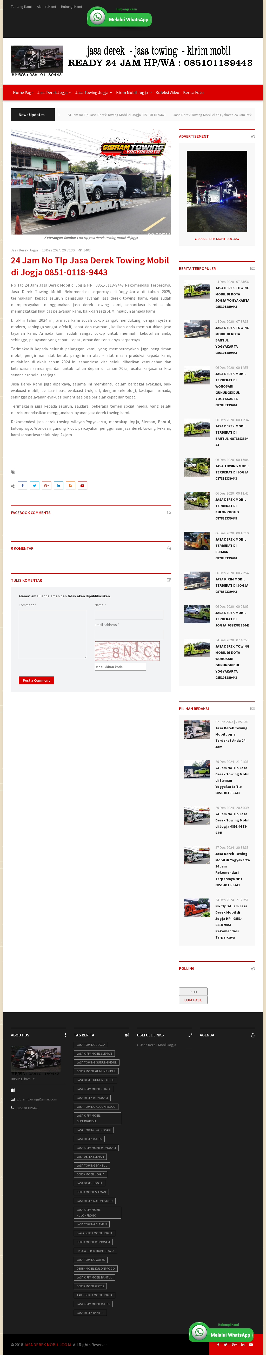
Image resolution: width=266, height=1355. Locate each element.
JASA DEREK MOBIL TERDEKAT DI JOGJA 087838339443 (232, 619)
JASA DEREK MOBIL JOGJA (217, 238)
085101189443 (27, 1108)
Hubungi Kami (71, 6)
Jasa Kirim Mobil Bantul (94, 1277)
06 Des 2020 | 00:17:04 (232, 459)
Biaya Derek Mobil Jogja (94, 1233)
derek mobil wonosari (93, 1242)
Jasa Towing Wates (91, 1260)
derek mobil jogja (90, 1174)
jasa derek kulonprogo (95, 1201)
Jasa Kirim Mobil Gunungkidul (89, 1118)
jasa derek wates (89, 1139)
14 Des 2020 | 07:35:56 (232, 281)
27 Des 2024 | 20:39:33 (232, 847)
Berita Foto (193, 92)
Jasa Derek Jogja (24, 250)
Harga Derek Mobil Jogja (95, 1251)
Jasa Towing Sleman (92, 1224)
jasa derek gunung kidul (95, 1080)
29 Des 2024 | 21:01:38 (232, 761)
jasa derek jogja (89, 1183)
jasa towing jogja (91, 1045)
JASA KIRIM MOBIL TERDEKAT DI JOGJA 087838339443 (232, 585)
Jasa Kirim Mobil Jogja (93, 1089)
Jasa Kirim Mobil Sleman (94, 1053)
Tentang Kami (21, 6)
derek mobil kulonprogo (96, 1268)
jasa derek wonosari (92, 1098)
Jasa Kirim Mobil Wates (93, 1304)
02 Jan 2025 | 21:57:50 (231, 721)
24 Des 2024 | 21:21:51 (232, 899)
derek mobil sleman (91, 1192)
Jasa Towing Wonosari (94, 1130)
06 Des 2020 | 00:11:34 (232, 419)
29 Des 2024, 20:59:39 (58, 250)
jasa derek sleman (90, 1156)
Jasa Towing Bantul (92, 1165)
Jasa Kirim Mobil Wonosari (96, 1148)
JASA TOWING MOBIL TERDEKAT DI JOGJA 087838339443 (232, 472)
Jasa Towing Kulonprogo (96, 1107)
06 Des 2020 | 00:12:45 (232, 493)
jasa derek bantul (90, 1313)
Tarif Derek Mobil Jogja (94, 1295)
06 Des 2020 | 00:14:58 (232, 367)
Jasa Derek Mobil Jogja (158, 1044)
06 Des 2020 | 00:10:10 (232, 533)
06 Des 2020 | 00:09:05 (232, 606)
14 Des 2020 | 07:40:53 (232, 640)
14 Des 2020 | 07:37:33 (232, 321)
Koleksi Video (167, 92)
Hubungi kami (21, 1079)
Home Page (23, 92)
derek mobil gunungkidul (96, 1071)
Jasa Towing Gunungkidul (97, 1062)
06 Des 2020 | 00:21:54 (232, 573)
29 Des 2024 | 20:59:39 (232, 807)
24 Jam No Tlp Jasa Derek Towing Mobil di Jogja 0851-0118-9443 (100, 114)
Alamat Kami (46, 6)
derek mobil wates (90, 1286)
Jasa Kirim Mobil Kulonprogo (89, 1212)
